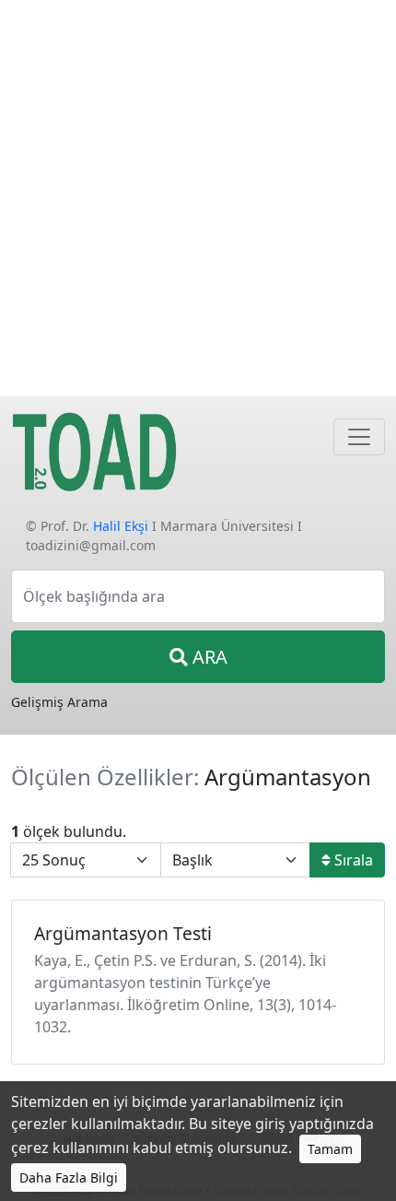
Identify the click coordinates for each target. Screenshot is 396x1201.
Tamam (330, 1149)
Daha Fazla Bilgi (68, 1177)
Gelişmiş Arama (59, 702)
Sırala (352, 860)
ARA (207, 656)
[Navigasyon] (359, 436)
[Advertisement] (198, 198)
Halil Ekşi (120, 526)
